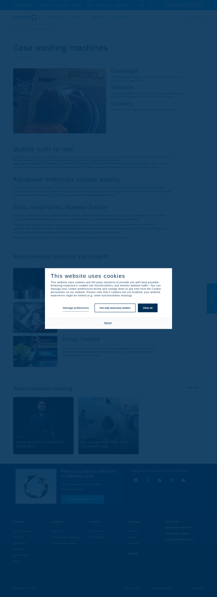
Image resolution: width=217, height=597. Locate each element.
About (108, 323)
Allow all (148, 308)
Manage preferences (76, 308)
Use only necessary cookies (115, 308)
